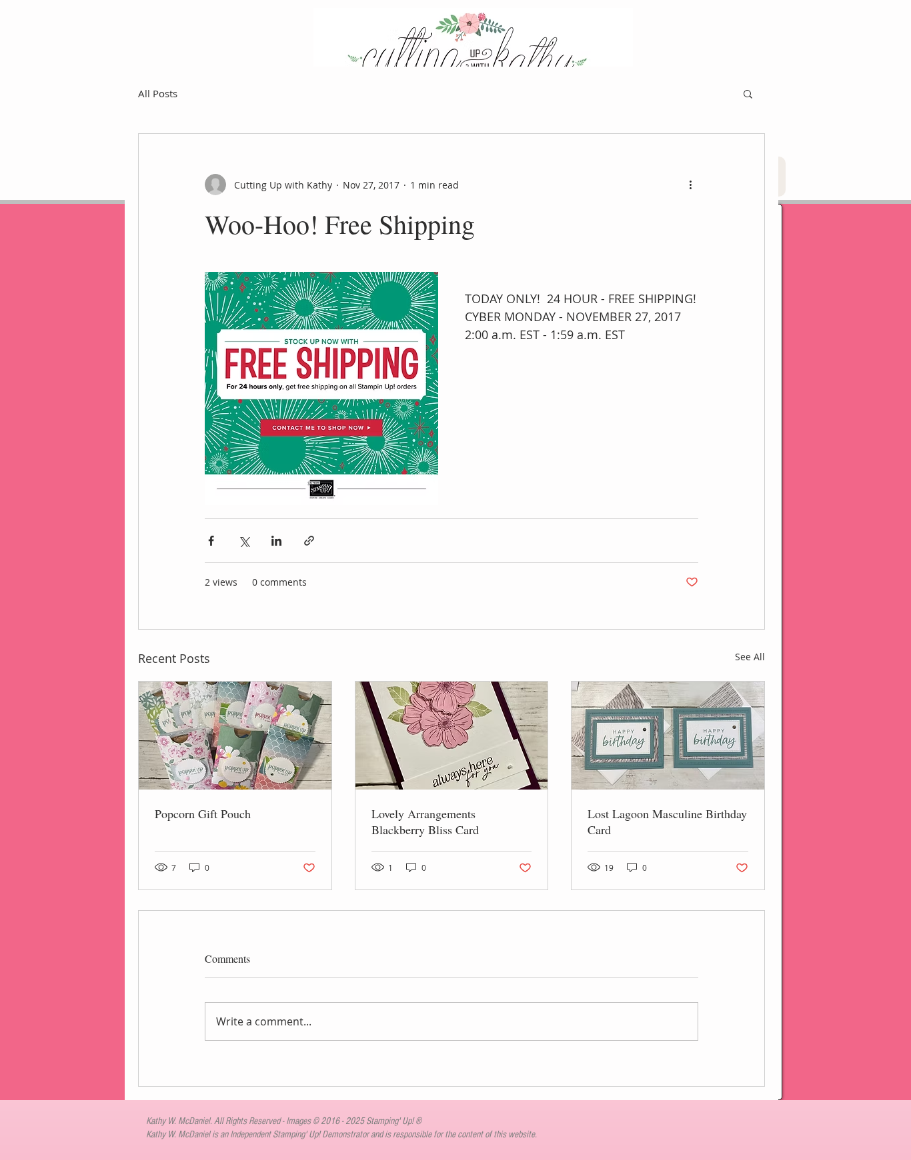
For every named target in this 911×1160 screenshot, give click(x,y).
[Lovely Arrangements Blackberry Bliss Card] (451, 736)
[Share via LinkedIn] (276, 540)
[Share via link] (309, 540)
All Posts (157, 93)
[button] (748, 93)
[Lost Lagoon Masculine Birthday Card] (668, 736)
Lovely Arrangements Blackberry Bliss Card (425, 822)
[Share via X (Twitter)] (243, 540)
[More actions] (690, 185)
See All (750, 656)
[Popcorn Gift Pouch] (235, 736)
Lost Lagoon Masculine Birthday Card (667, 822)
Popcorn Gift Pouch (203, 814)
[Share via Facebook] (211, 540)
